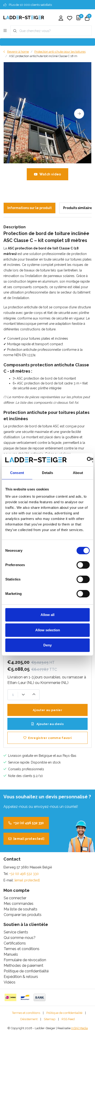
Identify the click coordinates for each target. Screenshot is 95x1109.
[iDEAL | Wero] (10, 997)
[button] (34, 159)
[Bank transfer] (39, 997)
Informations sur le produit (29, 208)
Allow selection (47, 630)
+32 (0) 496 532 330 (28, 823)
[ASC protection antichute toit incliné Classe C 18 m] (47, 112)
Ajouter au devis (50, 724)
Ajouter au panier (47, 710)
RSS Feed (68, 1019)
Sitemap (49, 1019)
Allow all (47, 615)
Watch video (50, 174)
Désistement (29, 1019)
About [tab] (78, 473)
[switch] (83, 565)
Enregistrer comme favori (50, 738)
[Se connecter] (60, 18)
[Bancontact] (25, 997)
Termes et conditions (26, 1013)
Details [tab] (47, 473)
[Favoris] (69, 18)
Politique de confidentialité (64, 1013)
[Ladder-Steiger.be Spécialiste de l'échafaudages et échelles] (23, 17)
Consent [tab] (17, 473)
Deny (47, 645)
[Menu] (5, 31)
